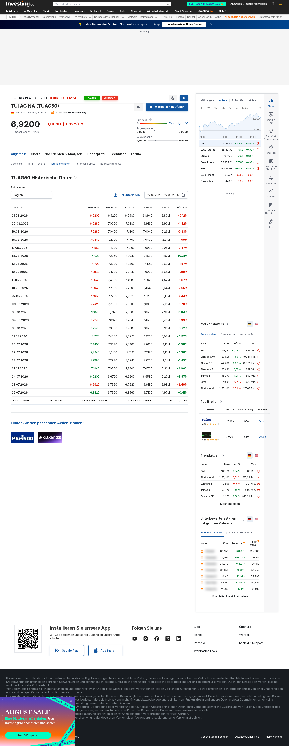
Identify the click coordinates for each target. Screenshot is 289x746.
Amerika (168, 17)
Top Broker (209, 402)
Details (263, 421)
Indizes (223, 100)
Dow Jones (207, 162)
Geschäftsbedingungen (214, 736)
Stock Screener (183, 11)
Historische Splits (85, 163)
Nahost (191, 17)
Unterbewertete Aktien (270, 17)
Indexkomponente (110, 163)
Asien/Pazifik (205, 17)
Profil (30, 163)
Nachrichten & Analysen (63, 154)
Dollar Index (207, 174)
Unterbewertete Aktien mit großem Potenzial (218, 521)
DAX (203, 143)
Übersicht (16, 163)
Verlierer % (246, 334)
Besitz (41, 163)
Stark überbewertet (240, 532)
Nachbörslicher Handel (106, 17)
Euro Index (207, 181)
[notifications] (273, 3)
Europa (180, 17)
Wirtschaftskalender (158, 11)
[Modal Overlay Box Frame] (37, 721)
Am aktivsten (208, 334)
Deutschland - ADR (150, 17)
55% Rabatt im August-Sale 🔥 (206, 4)
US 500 (205, 156)
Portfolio (199, 643)
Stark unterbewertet (212, 532)
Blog (197, 626)
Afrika (218, 17)
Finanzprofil (96, 154)
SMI (203, 168)
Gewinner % (228, 334)
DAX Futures (208, 149)
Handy (198, 634)
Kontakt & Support (251, 643)
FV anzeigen (176, 123)
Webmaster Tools (205, 651)
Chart (35, 154)
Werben (244, 634)
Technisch (118, 154)
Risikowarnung (274, 736)
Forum (136, 154)
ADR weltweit (129, 17)
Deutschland (49, 17)
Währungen (207, 100)
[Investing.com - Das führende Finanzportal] (21, 4)
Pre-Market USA (82, 17)
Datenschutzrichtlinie (247, 736)
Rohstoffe (237, 100)
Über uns (245, 626)
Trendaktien (210, 455)
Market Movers (212, 324)
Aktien (12, 17)
